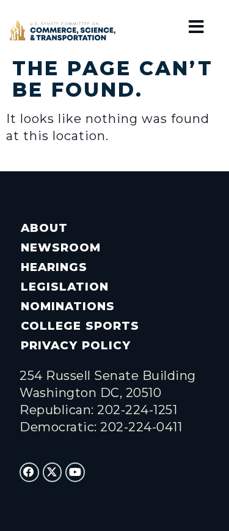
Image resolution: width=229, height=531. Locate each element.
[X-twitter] (52, 472)
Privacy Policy (75, 345)
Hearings (54, 267)
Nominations (68, 306)
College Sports (80, 326)
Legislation (65, 287)
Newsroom (61, 247)
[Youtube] (75, 472)
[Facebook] (29, 472)
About (44, 228)
